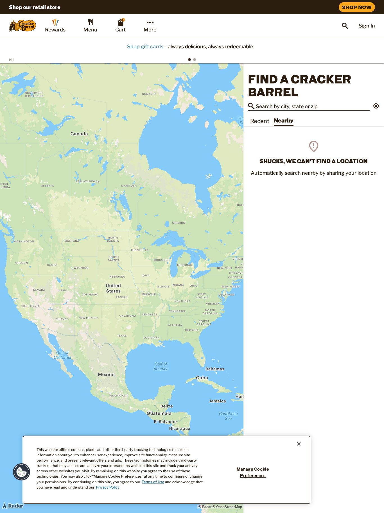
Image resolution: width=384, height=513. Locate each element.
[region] (121, 288)
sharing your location (352, 173)
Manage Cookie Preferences (253, 472)
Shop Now (357, 7)
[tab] (189, 59)
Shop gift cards (147, 46)
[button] (376, 107)
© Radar (205, 507)
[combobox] (313, 106)
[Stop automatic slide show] (18, 59)
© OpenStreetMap (227, 507)
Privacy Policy (107, 487)
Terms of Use (153, 482)
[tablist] (192, 59)
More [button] (150, 30)
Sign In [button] (367, 26)
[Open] (345, 25)
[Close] (299, 444)
